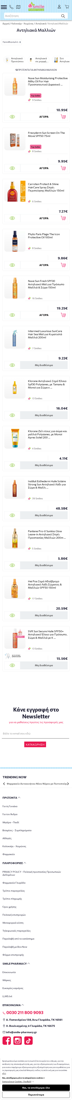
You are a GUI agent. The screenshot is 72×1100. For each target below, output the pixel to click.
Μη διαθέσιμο (44, 365)
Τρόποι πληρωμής (12, 898)
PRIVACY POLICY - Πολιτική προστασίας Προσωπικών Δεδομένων (32, 873)
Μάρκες (7, 980)
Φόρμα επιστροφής (13, 954)
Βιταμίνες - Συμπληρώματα (17, 830)
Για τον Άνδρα (10, 814)
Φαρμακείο (9, 854)
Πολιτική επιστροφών (14, 914)
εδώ (4, 1073)
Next (68, 784)
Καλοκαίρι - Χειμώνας (22, 23)
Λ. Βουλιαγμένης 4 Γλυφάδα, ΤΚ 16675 (30, 1025)
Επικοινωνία (9, 972)
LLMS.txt (7, 996)
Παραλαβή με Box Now (15, 946)
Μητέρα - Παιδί (11, 822)
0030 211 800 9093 (24, 1012)
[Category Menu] (4, 7)
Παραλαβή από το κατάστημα (18, 938)
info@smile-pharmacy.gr (21, 1032)
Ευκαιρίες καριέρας (13, 988)
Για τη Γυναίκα (10, 806)
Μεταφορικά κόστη (13, 922)
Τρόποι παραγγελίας (14, 890)
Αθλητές (7, 838)
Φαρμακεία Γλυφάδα (14, 882)
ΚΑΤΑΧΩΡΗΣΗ (35, 744)
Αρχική (6, 23)
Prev (4, 784)
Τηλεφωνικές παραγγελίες (17, 930)
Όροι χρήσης (9, 906)
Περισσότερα (36, 1094)
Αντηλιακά (40, 23)
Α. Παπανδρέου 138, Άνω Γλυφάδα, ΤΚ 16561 (34, 1019)
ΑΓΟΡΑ (44, 116)
